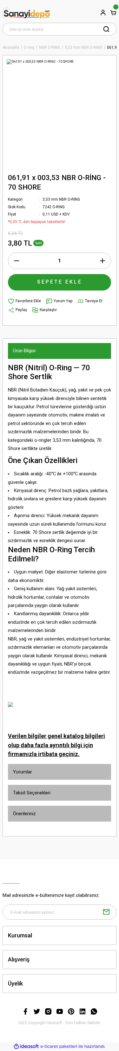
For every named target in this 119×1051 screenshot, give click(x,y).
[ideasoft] (26, 1046)
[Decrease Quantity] (16, 261)
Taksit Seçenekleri (31, 793)
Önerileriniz (24, 813)
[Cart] (113, 12)
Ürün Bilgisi (24, 350)
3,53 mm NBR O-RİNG (61, 199)
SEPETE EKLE (59, 282)
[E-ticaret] (58, 1046)
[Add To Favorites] (24, 301)
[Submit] (106, 912)
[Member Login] (103, 12)
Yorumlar (22, 772)
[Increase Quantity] (102, 261)
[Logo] (26, 12)
